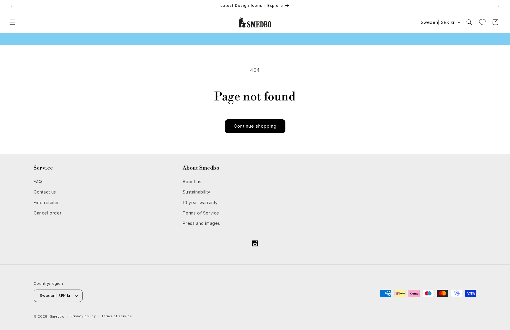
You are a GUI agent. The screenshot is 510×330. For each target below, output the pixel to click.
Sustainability (196, 191)
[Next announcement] (498, 5)
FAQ (38, 181)
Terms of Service (201, 212)
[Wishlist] (482, 22)
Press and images (201, 223)
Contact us (45, 191)
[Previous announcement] (11, 5)
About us (192, 181)
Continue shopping (255, 126)
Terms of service (117, 316)
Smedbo (57, 316)
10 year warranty (200, 202)
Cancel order (47, 212)
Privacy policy (83, 316)
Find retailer (46, 202)
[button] (12, 22)
